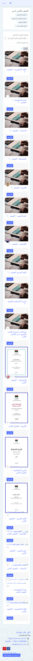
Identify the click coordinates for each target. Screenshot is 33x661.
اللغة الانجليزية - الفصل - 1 (16, 70)
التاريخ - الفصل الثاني (17, 426)
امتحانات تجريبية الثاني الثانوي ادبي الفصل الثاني (17, 334)
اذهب (25, 49)
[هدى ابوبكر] (8, 97)
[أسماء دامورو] (8, 377)
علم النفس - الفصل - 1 (16, 216)
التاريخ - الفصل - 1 (18, 187)
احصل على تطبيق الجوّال (11, 655)
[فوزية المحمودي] (8, 241)
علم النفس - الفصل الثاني (18, 551)
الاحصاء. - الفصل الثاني (16, 568)
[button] (21, 49)
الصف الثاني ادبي (21, 26)
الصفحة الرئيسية (21, 15)
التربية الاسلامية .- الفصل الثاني (18, 471)
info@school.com (19, 644)
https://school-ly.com (17, 638)
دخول (4, 3)
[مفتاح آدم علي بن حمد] (8, 184)
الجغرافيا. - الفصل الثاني (18, 381)
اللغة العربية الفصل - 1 (17, 272)
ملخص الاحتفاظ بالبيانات (9, 652)
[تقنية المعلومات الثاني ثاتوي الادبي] (16, 583)
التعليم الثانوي (22, 22)
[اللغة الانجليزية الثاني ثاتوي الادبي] (16, 602)
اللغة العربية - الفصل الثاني (17, 519)
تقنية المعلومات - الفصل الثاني (19, 590)
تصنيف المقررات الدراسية (19, 18)
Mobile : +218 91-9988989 (15, 641)
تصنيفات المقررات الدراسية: (20, 35)
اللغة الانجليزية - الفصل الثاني (16, 610)
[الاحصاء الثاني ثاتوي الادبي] (18, 565)
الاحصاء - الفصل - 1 (18, 130)
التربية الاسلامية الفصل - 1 (16, 302)
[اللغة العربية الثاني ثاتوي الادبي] (15, 512)
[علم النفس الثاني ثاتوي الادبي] (15, 544)
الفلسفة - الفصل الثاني (16, 533)
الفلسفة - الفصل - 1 (17, 244)
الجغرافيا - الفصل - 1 (17, 158)
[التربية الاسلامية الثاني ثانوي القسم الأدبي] (8, 328)
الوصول (10, 78)
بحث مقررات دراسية (22, 42)
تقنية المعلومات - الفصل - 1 (19, 101)
